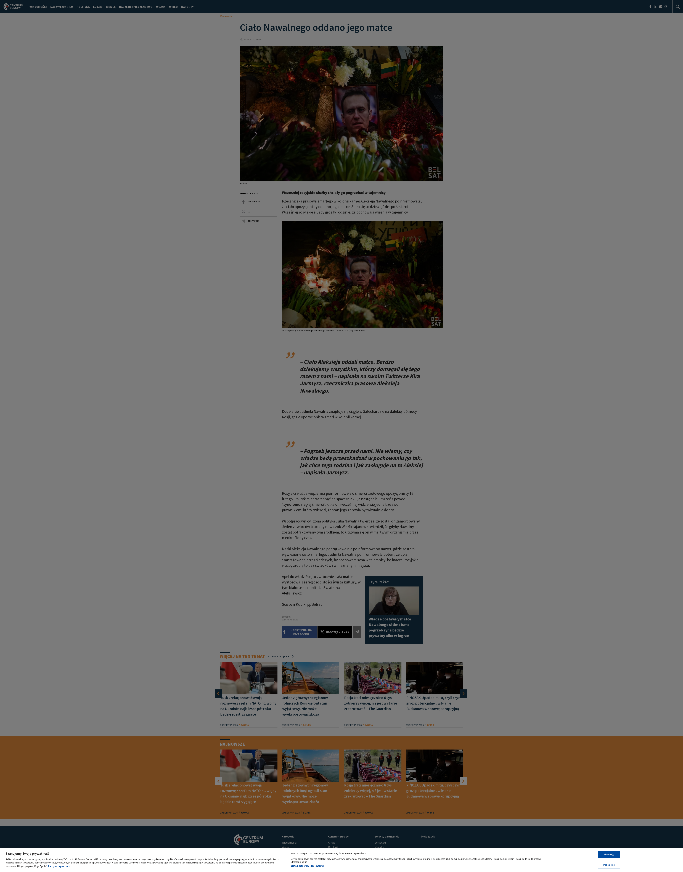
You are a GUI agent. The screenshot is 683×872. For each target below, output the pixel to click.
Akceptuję (609, 854)
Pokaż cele (609, 864)
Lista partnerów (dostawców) (307, 865)
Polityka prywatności (60, 866)
